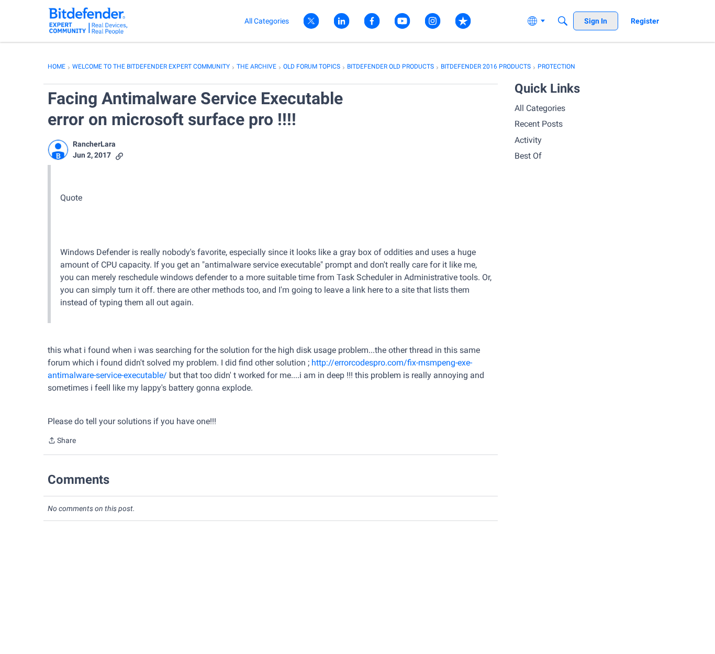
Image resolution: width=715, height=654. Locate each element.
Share (62, 441)
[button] (58, 149)
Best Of (528, 156)
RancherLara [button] (94, 144)
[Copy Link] (119, 155)
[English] (88, 21)
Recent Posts (539, 124)
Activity (528, 140)
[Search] (562, 21)
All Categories (540, 108)
